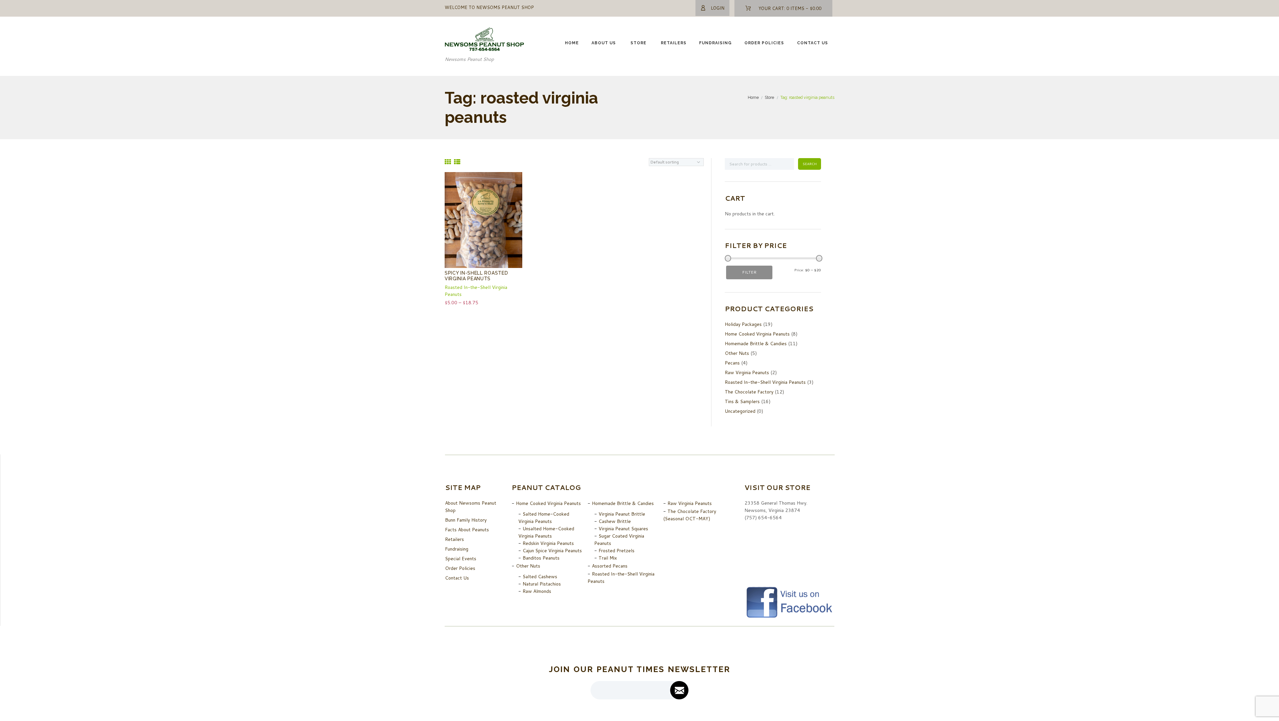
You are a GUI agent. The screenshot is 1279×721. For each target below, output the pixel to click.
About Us (604, 43)
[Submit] (679, 690)
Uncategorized (740, 411)
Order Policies (764, 43)
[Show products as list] (457, 161)
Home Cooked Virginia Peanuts (757, 334)
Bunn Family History (466, 520)
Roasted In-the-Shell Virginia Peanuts (765, 382)
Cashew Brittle (615, 521)
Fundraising (715, 43)
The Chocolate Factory (749, 391)
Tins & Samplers (742, 401)
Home (572, 43)
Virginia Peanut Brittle (622, 514)
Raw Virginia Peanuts (747, 372)
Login (717, 8)
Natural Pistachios (542, 584)
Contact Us (812, 43)
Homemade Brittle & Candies (756, 343)
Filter (749, 272)
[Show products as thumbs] (448, 161)
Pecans (732, 363)
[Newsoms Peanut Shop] (485, 31)
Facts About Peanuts (467, 529)
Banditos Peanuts (541, 558)
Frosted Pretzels (617, 550)
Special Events (460, 558)
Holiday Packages (743, 324)
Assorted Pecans (610, 566)
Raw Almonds (537, 591)
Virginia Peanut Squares (623, 528)
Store (638, 43)
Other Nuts (737, 353)
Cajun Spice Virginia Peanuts (552, 550)
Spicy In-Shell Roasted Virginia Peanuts (476, 275)
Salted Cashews (540, 576)
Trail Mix (608, 558)
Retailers (673, 43)
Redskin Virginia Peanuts (548, 543)
